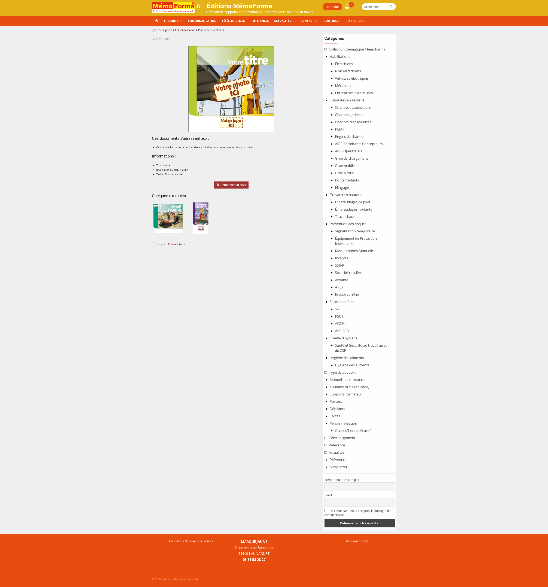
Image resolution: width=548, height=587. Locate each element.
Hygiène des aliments (347, 357)
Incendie (341, 258)
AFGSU (340, 323)
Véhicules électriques (352, 78)
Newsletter (338, 467)
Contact (307, 21)
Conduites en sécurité (347, 100)
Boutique (332, 6)
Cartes (335, 416)
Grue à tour (344, 173)
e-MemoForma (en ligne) (349, 387)
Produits (171, 21)
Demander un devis (233, 185)
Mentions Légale (356, 541)
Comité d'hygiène (343, 338)
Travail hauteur (347, 216)
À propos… (356, 21)
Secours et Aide (342, 301)
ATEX (339, 287)
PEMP (339, 129)
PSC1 (339, 316)
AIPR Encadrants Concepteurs (359, 143)
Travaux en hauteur (346, 194)
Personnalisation (202, 21)
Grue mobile (345, 165)
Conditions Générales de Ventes (191, 541)
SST (338, 309)
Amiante (341, 280)
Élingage (342, 187)
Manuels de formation (347, 379)
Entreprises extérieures (354, 93)
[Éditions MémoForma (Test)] (156, 21)
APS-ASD (342, 330)
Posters (336, 401)
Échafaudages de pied (352, 202)
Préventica (338, 459)
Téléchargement (234, 21)
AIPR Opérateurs (348, 151)
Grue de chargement (351, 158)
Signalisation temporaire (355, 231)
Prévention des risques (348, 223)
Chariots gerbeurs (350, 114)
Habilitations (340, 56)
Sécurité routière (348, 272)
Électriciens (344, 63)
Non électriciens (348, 71)
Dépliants (337, 408)
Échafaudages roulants (353, 209)
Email (328, 495)
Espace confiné (347, 294)
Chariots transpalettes (353, 122)
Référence (337, 445)
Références (260, 21)
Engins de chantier (350, 136)
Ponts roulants (347, 180)
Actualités (282, 21)
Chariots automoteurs (353, 107)
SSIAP (339, 265)
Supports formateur (346, 394)
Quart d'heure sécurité (353, 430)
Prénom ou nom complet (341, 480)
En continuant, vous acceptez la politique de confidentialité (357, 513)
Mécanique (344, 85)
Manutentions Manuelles (355, 250)
